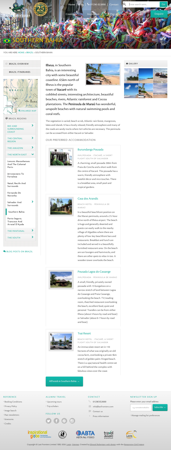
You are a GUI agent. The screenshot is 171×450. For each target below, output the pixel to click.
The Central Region (15, 140)
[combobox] (145, 4)
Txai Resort (84, 333)
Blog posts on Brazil (19, 251)
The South (14, 237)
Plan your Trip (118, 14)
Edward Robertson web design (103, 444)
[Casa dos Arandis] (146, 75)
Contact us (98, 411)
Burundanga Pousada (90, 150)
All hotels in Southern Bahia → (64, 381)
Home (71, 4)
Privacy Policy (11, 406)
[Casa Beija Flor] (131, 90)
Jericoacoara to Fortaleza (16, 175)
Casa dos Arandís (88, 199)
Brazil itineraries (19, 72)
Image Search (10, 410)
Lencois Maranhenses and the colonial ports (19, 164)
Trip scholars (52, 406)
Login (68, 444)
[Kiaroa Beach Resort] (131, 75)
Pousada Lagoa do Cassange (94, 272)
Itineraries (9, 419)
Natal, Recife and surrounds (17, 185)
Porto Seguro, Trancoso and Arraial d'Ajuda (16, 221)
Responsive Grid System (134, 444)
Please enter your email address (144, 401)
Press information (101, 416)
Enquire (159, 14)
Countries (71, 14)
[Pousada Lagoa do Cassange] (160, 90)
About (139, 14)
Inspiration (93, 14)
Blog (81, 4)
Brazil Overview (18, 64)
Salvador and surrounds (15, 204)
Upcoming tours (54, 401)
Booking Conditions (13, 401)
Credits (8, 423)
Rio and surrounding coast (16, 129)
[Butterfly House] (146, 90)
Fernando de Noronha (14, 194)
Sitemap (75, 444)
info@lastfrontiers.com (102, 406)
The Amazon (15, 148)
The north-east (17, 154)
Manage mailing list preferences (145, 415)
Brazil (29, 52)
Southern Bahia (17, 211)
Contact (114, 4)
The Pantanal (16, 231)
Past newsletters (12, 414)
